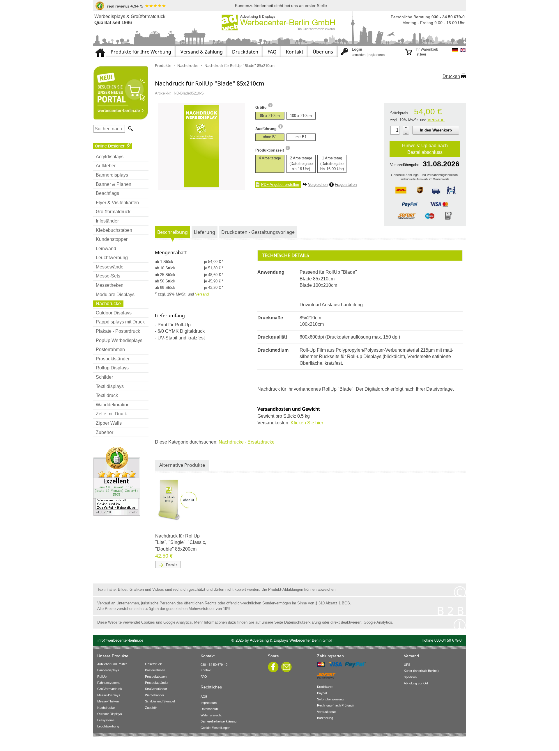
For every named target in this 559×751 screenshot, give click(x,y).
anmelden (358, 54)
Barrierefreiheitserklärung (218, 721)
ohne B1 (270, 137)
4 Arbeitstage (270, 158)
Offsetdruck (153, 664)
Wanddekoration (113, 404)
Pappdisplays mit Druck (120, 321)
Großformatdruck (113, 211)
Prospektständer (113, 358)
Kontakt (294, 52)
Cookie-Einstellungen (215, 727)
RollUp (102, 676)
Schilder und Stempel (160, 701)
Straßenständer (156, 689)
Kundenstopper (112, 239)
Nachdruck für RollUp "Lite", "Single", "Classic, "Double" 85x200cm (180, 542)
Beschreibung (172, 232)
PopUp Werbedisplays (119, 340)
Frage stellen (346, 184)
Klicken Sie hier (307, 422)
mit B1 (301, 137)
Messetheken (109, 285)
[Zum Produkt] (178, 499)
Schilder (104, 377)
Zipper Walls (109, 423)
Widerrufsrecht (211, 715)
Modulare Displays (115, 294)
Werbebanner (154, 695)
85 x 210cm (270, 115)
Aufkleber (106, 165)
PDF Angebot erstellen (280, 184)
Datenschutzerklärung (302, 622)
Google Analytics (378, 622)
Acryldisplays (109, 156)
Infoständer (107, 220)
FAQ (272, 52)
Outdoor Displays (114, 312)
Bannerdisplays (112, 174)
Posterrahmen (110, 349)
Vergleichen (318, 184)
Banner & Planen (113, 184)
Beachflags (107, 193)
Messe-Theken (108, 701)
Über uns (323, 52)
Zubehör (104, 432)
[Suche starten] (129, 129)
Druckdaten (245, 52)
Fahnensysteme (108, 682)
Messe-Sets (108, 275)
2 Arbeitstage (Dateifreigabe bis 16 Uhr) (301, 163)
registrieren (377, 54)
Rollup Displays (112, 367)
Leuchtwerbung (112, 257)
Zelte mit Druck (111, 413)
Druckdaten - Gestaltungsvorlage (258, 232)
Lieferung (204, 232)
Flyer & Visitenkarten (117, 202)
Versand (436, 119)
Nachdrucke (108, 303)
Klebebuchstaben (114, 230)
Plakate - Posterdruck (118, 331)
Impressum (209, 702)
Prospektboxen (156, 676)
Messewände (109, 266)
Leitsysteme (105, 720)
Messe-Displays (108, 695)
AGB (204, 696)
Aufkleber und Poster (112, 664)
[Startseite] (99, 49)
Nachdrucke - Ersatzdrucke (247, 441)
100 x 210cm (301, 115)
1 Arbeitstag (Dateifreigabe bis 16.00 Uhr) (332, 163)
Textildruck (107, 395)
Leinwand (106, 248)
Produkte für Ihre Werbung (141, 52)
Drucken (451, 76)
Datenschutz (210, 709)
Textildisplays (110, 386)
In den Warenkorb (436, 130)
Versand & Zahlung (202, 52)
